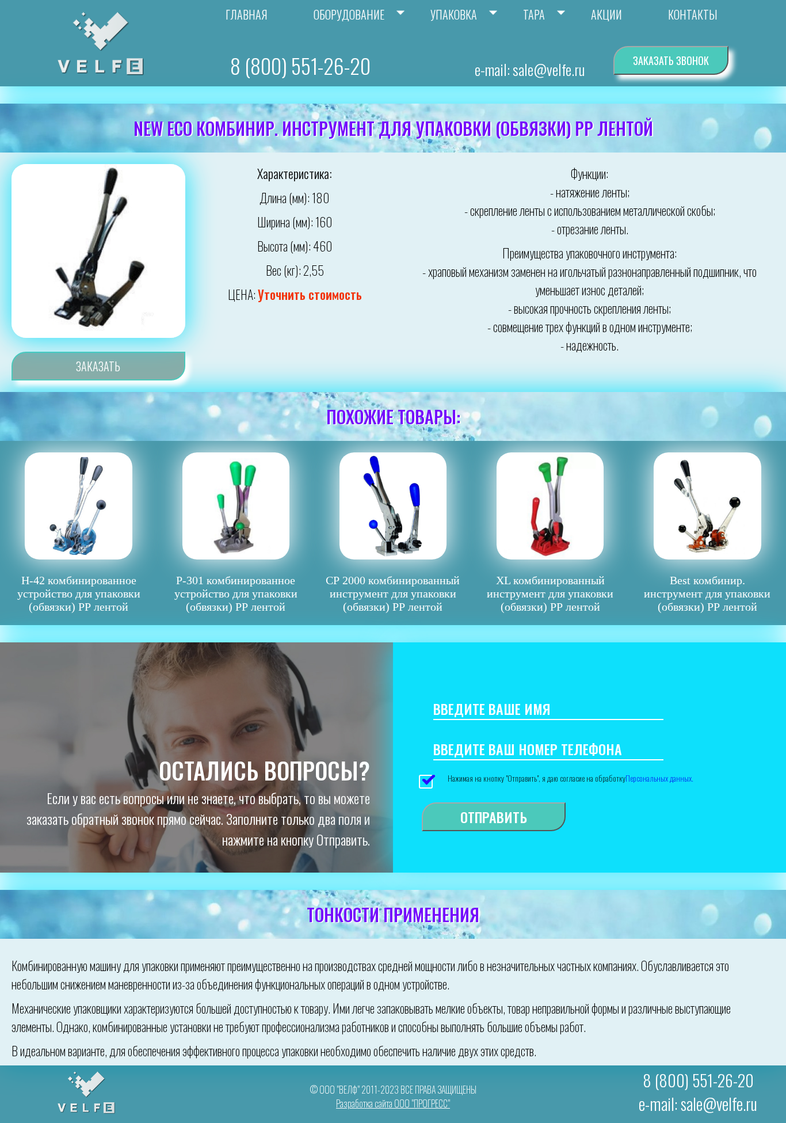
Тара (534, 14)
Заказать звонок (671, 60)
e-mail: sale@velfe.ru (530, 69)
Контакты (693, 14)
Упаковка (453, 14)
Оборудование (349, 14)
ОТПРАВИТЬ (493, 816)
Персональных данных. (659, 778)
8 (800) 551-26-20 (300, 65)
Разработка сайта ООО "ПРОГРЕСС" (393, 1103)
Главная (247, 14)
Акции (606, 14)
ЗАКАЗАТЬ (98, 366)
